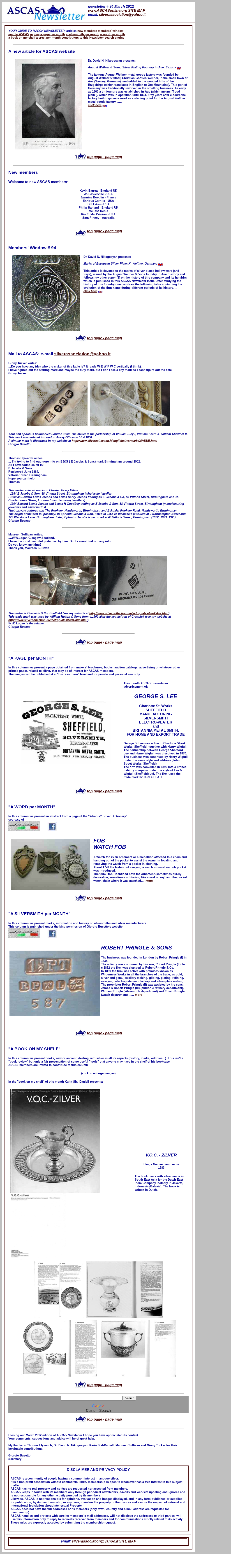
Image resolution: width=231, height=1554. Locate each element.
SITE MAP (136, 10)
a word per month (112, 34)
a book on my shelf (21, 37)
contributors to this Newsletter (83, 37)
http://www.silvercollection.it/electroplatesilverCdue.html (129, 613)
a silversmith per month (82, 34)
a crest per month (48, 37)
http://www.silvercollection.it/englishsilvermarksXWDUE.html (114, 440)
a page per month (52, 34)
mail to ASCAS (18, 34)
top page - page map (104, 157)
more (149, 880)
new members (87, 31)
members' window (110, 31)
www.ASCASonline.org (107, 10)
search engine (114, 37)
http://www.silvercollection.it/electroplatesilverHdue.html (48, 620)
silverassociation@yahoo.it (122, 14)
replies (34, 34)
